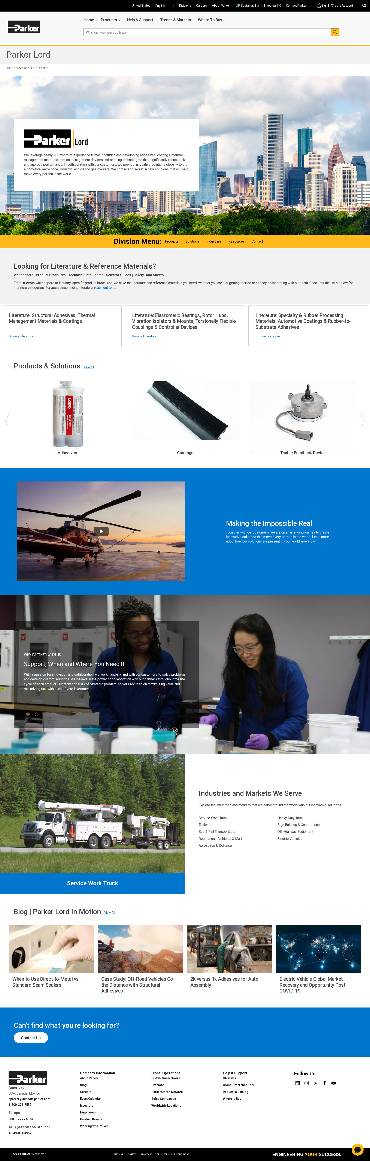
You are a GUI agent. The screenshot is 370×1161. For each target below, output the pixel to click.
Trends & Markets (175, 20)
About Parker (221, 5)
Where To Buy (210, 20)
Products (109, 20)
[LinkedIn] (297, 1082)
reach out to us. (106, 288)
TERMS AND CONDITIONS (176, 1154)
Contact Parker (296, 5)
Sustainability (250, 5)
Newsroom (88, 1112)
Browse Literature (21, 336)
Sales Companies (163, 1098)
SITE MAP (120, 1154)
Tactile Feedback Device (303, 452)
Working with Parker (94, 1126)
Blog (83, 1085)
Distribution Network (165, 1078)
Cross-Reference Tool (238, 1085)
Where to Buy (232, 1098)
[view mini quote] (364, 6)
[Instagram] (306, 1082)
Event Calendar (90, 1098)
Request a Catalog (235, 1092)
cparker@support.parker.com (29, 1099)
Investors (270, 5)
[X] (315, 1082)
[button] (163, 6)
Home (89, 20)
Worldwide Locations (166, 1105)
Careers (201, 5)
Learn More (41, 689)
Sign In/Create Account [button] (337, 5)
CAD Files (229, 1078)
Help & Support (140, 20)
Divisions (185, 5)
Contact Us (31, 1037)
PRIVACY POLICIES (151, 1154)
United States (141, 5)
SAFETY (133, 1154)
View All (109, 912)
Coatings (185, 452)
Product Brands (91, 1119)
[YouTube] (333, 1082)
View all (89, 367)
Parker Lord (29, 55)
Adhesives (67, 452)
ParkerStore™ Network (167, 1092)
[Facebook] (324, 1082)
